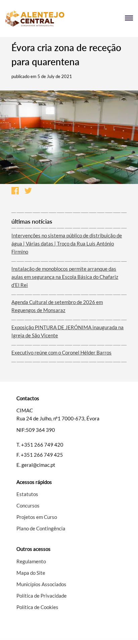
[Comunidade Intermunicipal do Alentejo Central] (37, 18)
